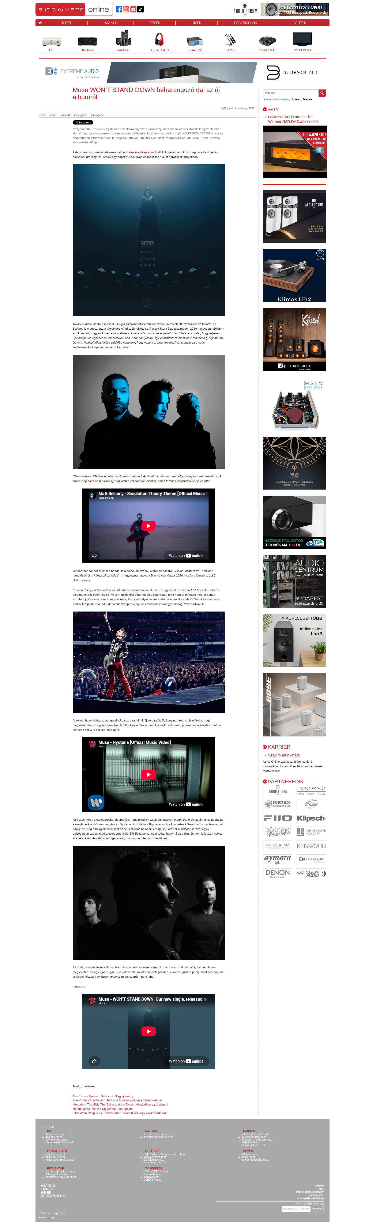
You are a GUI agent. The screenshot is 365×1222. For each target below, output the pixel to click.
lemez (53, 115)
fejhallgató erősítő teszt (59, 1159)
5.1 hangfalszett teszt (254, 1134)
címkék (319, 1185)
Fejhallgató (158, 41)
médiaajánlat (316, 1195)
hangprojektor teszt (253, 1145)
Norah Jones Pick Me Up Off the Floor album (103, 1108)
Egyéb (226, 41)
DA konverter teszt (56, 1139)
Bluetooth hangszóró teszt (257, 1139)
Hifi (46, 41)
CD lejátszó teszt (154, 1159)
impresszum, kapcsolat (310, 1192)
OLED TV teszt (152, 1179)
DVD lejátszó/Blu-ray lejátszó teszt (164, 1154)
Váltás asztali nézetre (52, 1213)
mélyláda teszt (250, 1142)
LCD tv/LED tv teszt (155, 1171)
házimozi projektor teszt (60, 1171)
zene (42, 115)
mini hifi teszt (53, 1136)
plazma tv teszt (152, 1174)
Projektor (264, 41)
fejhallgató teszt (55, 1154)
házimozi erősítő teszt (157, 1134)
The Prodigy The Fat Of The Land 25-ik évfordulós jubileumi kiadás (117, 1100)
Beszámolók (53, 1196)
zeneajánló (80, 115)
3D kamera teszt (251, 1154)
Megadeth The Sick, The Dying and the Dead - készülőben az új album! (120, 1104)
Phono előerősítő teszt (59, 1142)
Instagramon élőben (129, 133)
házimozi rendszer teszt (158, 1136)
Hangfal (120, 41)
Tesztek (47, 1127)
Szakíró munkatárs (284, 755)
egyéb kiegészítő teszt (255, 1159)
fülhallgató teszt (55, 1156)
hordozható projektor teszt (61, 1177)
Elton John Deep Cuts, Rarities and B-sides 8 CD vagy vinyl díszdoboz (119, 1113)
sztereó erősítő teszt (58, 1134)
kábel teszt (248, 1156)
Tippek (47, 1189)
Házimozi (84, 41)
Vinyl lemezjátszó (154, 1162)
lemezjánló (97, 115)
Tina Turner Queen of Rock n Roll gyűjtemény (103, 1096)
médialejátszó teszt (155, 1156)
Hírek (46, 1192)
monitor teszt (151, 1177)
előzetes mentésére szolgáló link (145, 152)
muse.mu (79, 986)
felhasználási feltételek (310, 1198)
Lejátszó (192, 41)
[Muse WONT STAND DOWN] (149, 240)
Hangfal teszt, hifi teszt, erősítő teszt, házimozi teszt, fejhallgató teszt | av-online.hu (82, 9)
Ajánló (48, 1186)
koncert (65, 115)
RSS (321, 1188)
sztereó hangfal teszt (254, 1136)
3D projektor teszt (56, 1174)
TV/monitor (302, 50)
